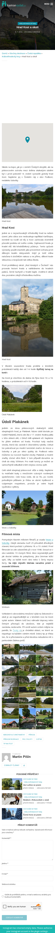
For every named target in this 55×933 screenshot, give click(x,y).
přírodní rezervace (11, 739)
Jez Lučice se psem (32, 785)
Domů (4, 53)
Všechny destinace (17, 53)
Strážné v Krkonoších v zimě (36, 800)
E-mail (5, 874)
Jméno (5, 863)
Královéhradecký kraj (27, 24)
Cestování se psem (30, 779)
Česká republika (34, 53)
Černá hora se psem (32, 815)
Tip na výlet (8, 744)
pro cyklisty (27, 739)
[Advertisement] (27, 92)
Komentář (6, 838)
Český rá (17, 630)
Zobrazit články (11, 765)
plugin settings (41, 931)
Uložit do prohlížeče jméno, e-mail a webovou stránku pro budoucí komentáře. (28, 895)
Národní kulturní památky (14, 735)
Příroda (32, 735)
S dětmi (39, 739)
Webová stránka (8, 884)
